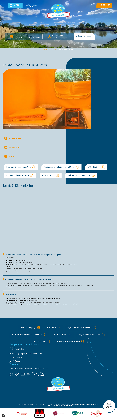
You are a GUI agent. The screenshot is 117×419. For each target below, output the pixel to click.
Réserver (81, 37)
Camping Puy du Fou (49, 49)
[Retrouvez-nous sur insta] (31, 5)
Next (77, 131)
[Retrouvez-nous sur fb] (28, 5)
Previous (71, 131)
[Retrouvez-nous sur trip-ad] (35, 5)
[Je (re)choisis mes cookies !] (3, 415)
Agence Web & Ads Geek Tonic (80, 404)
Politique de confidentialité (62, 405)
